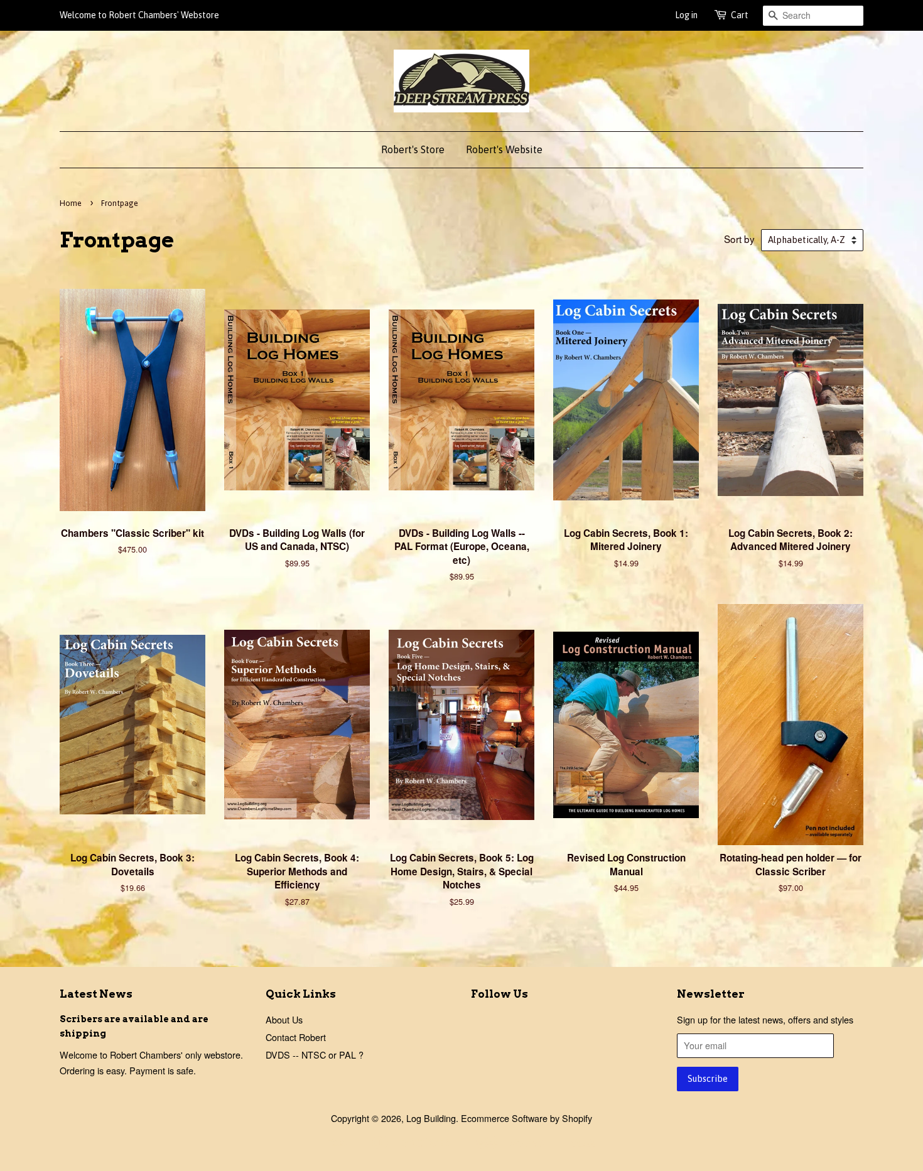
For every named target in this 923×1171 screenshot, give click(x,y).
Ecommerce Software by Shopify (526, 1118)
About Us (284, 1019)
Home (71, 203)
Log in (686, 15)
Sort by (739, 239)
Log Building (431, 1118)
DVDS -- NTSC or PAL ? (315, 1054)
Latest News (96, 994)
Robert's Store (413, 149)
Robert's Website (504, 149)
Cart (739, 15)
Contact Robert (296, 1037)
